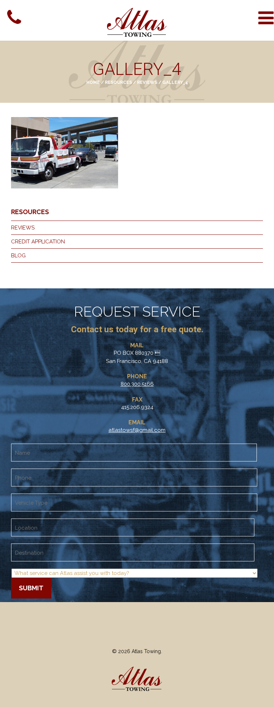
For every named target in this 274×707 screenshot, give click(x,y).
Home (93, 82)
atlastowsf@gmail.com (137, 430)
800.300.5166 (137, 384)
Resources (118, 82)
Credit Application (38, 241)
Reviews (147, 82)
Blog (18, 255)
